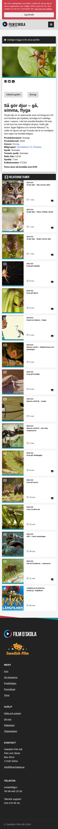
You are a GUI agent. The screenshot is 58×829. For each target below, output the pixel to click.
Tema (6, 695)
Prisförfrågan (10, 683)
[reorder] (51, 24)
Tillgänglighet (10, 731)
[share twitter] (9, 81)
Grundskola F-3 (24, 147)
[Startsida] (14, 24)
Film (6, 671)
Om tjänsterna (10, 677)
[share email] (13, 81)
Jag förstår (29, 15)
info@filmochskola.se (14, 767)
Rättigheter (9, 725)
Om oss (7, 719)
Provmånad (9, 689)
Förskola (37, 147)
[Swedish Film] (29, 648)
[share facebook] (5, 81)
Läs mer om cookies (43, 9)
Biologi (16, 144)
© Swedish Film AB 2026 (17, 824)
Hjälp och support (12, 713)
